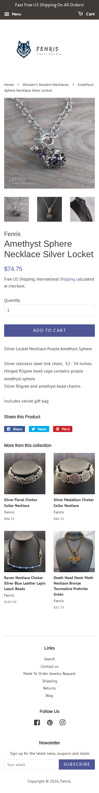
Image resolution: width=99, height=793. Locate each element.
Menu (16, 14)
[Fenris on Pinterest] (50, 723)
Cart (90, 14)
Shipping (67, 279)
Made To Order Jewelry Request (49, 673)
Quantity (12, 300)
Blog (49, 695)
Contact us (50, 666)
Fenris (65, 781)
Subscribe (77, 764)
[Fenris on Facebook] (37, 723)
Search (49, 658)
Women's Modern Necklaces (46, 85)
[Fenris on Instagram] (62, 723)
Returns (49, 688)
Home (9, 85)
